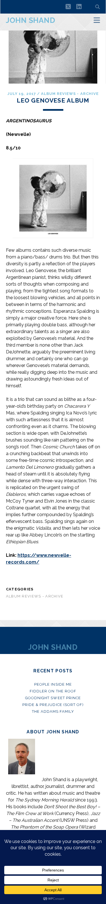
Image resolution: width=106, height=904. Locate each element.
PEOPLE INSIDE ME (53, 684)
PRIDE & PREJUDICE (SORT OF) (53, 705)
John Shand (30, 20)
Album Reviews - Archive (70, 94)
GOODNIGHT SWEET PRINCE (53, 698)
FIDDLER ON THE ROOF (53, 691)
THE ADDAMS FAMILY (53, 711)
